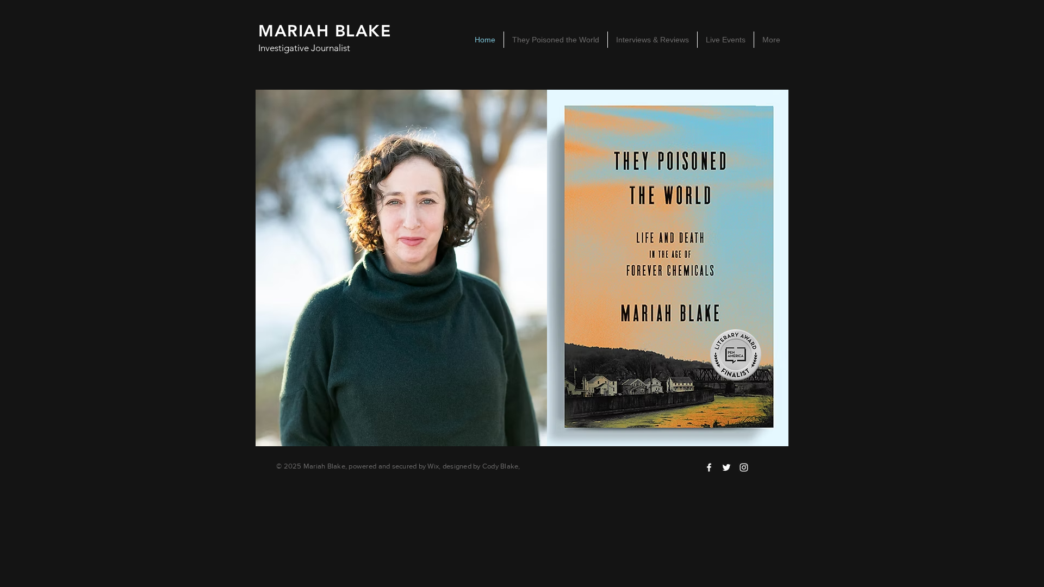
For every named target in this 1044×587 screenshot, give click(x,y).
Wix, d (436, 466)
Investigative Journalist (304, 47)
